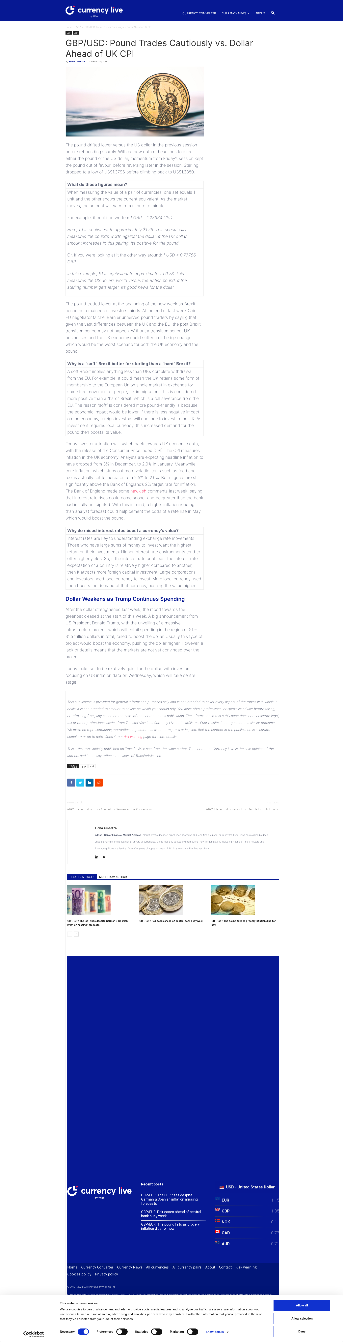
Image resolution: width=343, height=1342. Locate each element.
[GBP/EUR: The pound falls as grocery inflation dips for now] (245, 900)
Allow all (302, 1305)
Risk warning (246, 1267)
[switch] (122, 1331)
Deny (301, 1331)
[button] (272, 13)
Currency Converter (199, 13)
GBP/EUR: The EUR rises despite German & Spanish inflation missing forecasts (169, 1199)
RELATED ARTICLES (82, 877)
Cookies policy (79, 1274)
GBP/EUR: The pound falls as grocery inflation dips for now (170, 1226)
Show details (215, 1331)
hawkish (138, 491)
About (260, 13)
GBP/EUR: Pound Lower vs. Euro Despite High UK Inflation (242, 809)
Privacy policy (106, 1274)
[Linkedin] (98, 857)
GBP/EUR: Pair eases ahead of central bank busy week (171, 920)
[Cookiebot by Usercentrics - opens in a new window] (33, 1334)
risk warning (133, 737)
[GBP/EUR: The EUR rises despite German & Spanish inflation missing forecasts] (101, 900)
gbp (84, 766)
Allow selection (302, 1318)
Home (69, 27)
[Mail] (105, 857)
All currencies (157, 1267)
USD (76, 32)
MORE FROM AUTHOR (113, 877)
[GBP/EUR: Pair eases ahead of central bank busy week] (173, 900)
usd (92, 766)
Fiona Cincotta (77, 61)
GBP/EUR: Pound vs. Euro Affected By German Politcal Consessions (109, 809)
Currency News (234, 13)
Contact (225, 1267)
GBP (78, 27)
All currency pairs (186, 1267)
